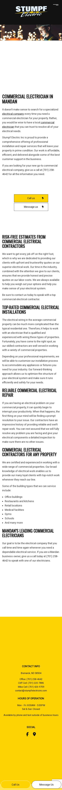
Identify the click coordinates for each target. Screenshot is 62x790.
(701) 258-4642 (34, 679)
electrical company (13, 113)
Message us (46, 784)
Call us (15, 784)
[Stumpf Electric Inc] (31, 11)
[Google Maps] (34, 734)
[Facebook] (27, 734)
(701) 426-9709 (36, 686)
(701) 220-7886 (36, 683)
